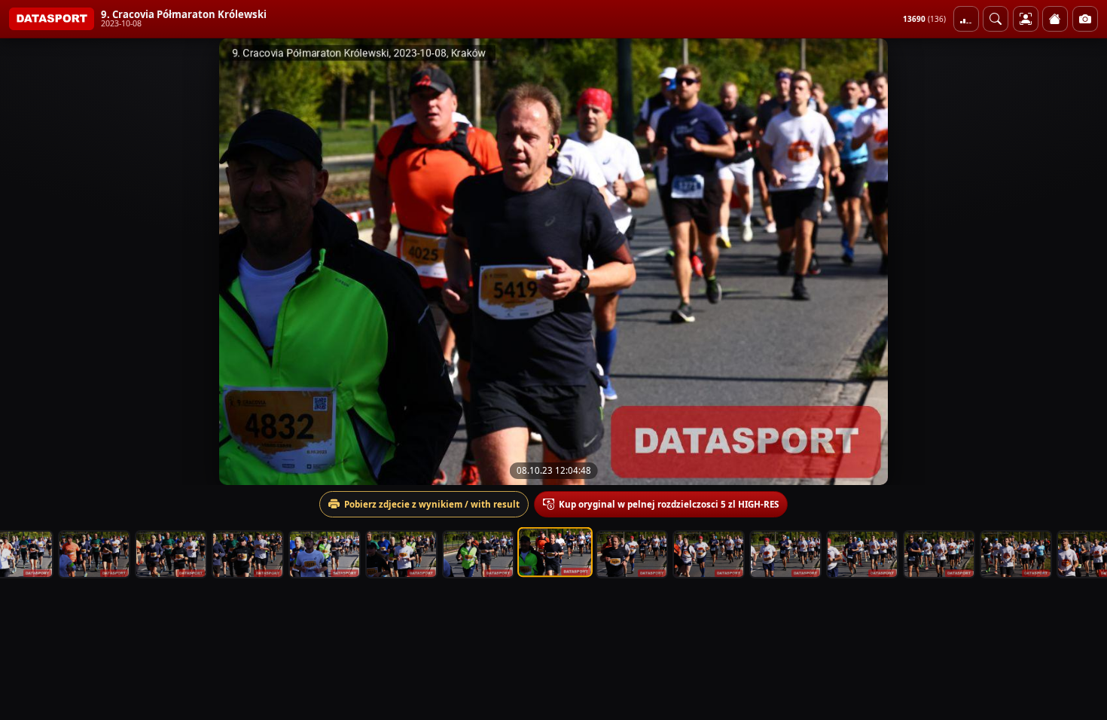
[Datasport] (51, 19)
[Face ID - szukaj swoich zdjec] (995, 19)
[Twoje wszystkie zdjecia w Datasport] (1025, 19)
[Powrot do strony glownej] (1055, 19)
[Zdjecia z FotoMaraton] (1085, 19)
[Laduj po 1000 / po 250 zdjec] (966, 19)
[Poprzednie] (25, 261)
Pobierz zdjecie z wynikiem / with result (432, 504)
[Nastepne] (1082, 261)
